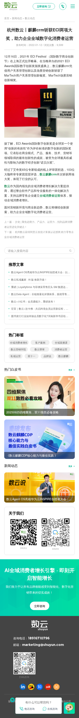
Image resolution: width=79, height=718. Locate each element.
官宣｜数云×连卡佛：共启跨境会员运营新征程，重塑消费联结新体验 (40, 308)
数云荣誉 (40, 349)
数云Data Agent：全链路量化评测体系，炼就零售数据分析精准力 (40, 294)
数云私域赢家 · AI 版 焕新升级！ (29, 279)
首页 (6, 18)
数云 (7, 186)
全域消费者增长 (19, 342)
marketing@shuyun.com (43, 645)
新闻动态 (17, 18)
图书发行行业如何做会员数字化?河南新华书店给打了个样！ (40, 316)
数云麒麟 (63, 356)
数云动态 (30, 18)
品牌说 (47, 356)
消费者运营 (61, 349)
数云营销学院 (18, 349)
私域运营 (16, 356)
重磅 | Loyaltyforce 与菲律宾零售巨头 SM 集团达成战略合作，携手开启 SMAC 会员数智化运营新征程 (40, 287)
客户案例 (40, 342)
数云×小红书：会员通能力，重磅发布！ (33, 301)
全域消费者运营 (50, 195)
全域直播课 (61, 342)
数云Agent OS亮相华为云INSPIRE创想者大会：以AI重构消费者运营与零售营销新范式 (40, 272)
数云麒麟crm (48, 174)
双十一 (31, 356)
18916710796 (39, 638)
